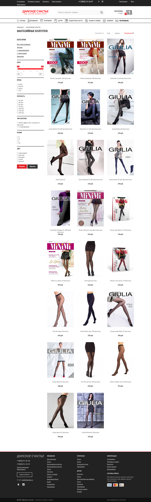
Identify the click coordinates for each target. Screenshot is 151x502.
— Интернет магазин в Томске (35, 500)
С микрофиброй (23, 50)
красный (21, 155)
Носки (79, 462)
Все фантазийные (23, 44)
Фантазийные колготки (33, 27)
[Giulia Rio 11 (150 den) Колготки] (90, 107)
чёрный (21, 161)
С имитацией (22, 53)
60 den (21, 105)
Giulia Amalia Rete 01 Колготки (120, 331)
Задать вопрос (24, 474)
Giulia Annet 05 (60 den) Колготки (120, 180)
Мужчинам (48, 21)
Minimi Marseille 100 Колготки (90, 78)
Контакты (46, 1)
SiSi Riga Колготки (90, 281)
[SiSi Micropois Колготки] (60, 309)
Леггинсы (50, 472)
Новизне (117, 33)
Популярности (128, 33)
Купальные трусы (82, 464)
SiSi (20, 90)
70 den (21, 107)
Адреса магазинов (23, 467)
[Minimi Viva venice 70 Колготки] (120, 259)
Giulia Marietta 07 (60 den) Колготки (90, 180)
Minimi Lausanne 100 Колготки (60, 78)
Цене (108, 33)
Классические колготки (54, 464)
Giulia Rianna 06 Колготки (120, 129)
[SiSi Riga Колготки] (90, 259)
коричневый (23, 153)
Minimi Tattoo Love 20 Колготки (120, 382)
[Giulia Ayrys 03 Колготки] (60, 410)
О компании (21, 1)
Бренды (22, 21)
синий (21, 159)
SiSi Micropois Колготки (60, 331)
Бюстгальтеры (51, 459)
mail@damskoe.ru (27, 480)
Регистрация (123, 1)
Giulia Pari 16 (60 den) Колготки (120, 78)
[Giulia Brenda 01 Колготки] (90, 410)
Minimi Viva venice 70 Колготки (120, 281)
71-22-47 (86, 2)
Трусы (49, 462)
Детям (60, 21)
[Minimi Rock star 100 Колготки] (90, 309)
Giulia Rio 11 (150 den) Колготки (90, 129)
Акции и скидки (94, 21)
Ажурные (20, 56)
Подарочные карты (76, 21)
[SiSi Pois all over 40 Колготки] (90, 360)
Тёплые (19, 47)
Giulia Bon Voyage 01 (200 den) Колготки (60, 231)
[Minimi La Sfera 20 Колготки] (60, 259)
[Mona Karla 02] (60, 158)
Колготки (80, 474)
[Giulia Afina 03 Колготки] (60, 360)
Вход (132, 1)
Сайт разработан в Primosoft (116, 500)
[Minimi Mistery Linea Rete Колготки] (90, 208)
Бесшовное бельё (52, 479)
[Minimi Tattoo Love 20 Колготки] (120, 360)
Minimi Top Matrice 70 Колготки (120, 230)
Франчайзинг (21, 4)
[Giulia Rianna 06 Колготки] (120, 107)
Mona (20, 88)
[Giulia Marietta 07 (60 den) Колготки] (90, 158)
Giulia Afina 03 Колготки (60, 382)
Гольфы (79, 491)
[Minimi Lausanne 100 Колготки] (60, 56)
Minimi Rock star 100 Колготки (90, 331)
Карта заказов (56, 1)
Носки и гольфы (52, 474)
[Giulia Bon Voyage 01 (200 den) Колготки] (60, 208)
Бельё (49, 482)
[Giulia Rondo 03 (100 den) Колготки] (60, 107)
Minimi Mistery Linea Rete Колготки (90, 230)
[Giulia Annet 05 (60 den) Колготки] (120, 158)
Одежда (49, 477)
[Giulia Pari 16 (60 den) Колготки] (120, 56)
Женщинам (34, 21)
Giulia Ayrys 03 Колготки (60, 432)
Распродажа (124, 21)
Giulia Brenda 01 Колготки (90, 432)
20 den (21, 100)
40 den (21, 102)
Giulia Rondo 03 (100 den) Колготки (60, 129)
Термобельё (51, 487)
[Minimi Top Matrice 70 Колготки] (120, 208)
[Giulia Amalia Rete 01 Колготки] (120, 309)
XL (19, 143)
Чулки (49, 469)
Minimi (21, 86)
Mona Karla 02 (60, 180)
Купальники (51, 484)
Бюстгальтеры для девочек (85, 479)
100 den (21, 109)
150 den (21, 111)
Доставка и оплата (34, 1)
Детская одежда (82, 489)
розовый (21, 157)
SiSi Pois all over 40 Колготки (90, 382)
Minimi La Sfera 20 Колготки (60, 281)
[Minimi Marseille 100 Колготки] (90, 56)
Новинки (110, 21)
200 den (21, 113)
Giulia (20, 84)
